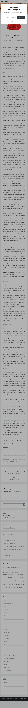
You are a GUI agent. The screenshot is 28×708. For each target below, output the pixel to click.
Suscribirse (21, 17)
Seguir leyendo (14, 21)
